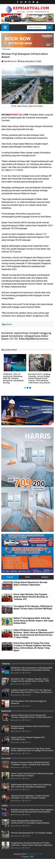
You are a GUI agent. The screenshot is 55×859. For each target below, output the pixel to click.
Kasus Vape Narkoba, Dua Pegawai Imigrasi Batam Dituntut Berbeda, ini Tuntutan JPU (31, 596)
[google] (21, 2)
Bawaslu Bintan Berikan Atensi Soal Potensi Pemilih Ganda (30, 727)
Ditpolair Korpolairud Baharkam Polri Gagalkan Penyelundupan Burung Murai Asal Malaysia (32, 810)
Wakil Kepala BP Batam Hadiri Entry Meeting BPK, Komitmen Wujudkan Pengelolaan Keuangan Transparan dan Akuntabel (31, 786)
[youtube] (37, 2)
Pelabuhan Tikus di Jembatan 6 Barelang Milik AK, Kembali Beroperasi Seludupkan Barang (13, 378)
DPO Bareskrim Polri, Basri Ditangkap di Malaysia (28, 702)
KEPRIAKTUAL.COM (34, 854)
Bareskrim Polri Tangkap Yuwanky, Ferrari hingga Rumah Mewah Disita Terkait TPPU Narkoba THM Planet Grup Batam (39, 378)
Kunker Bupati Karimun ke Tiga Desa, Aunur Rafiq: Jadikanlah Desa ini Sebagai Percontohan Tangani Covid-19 (32, 750)
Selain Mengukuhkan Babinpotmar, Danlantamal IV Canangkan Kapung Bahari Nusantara (30, 822)
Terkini (27, 577)
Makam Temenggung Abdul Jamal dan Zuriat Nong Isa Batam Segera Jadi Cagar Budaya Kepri (34, 620)
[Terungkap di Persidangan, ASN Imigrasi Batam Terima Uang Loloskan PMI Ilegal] (7, 609)
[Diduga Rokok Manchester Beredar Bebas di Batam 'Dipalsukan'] (7, 586)
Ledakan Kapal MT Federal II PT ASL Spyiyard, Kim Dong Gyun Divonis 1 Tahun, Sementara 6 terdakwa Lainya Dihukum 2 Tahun (31, 692)
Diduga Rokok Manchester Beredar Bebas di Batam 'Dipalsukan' (31, 583)
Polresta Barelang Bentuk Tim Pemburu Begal (31, 833)
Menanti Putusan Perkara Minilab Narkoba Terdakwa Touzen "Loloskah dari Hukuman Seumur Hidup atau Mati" (30, 764)
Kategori (45, 577)
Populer (10, 577)
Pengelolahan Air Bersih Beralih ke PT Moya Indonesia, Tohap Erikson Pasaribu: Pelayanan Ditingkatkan (31, 845)
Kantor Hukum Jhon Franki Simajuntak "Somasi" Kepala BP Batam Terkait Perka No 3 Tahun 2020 (31, 717)
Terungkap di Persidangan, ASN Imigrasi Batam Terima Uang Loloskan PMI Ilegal (33, 607)
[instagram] (29, 2)
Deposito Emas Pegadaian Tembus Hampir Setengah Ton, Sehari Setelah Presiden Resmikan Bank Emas (30, 797)
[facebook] (17, 2)
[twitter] (25, 2)
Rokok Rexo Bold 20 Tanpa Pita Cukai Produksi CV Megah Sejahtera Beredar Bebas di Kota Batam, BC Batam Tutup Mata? (32, 647)
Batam (9, 324)
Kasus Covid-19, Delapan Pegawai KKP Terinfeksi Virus (28, 738)
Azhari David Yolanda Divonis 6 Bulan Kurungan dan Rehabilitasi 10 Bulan (32, 774)
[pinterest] (33, 2)
